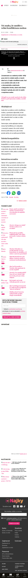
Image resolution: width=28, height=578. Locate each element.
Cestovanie (18, 541)
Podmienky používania (20, 563)
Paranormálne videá (7, 558)
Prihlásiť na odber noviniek (11, 317)
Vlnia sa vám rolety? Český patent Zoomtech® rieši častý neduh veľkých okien (19, 478)
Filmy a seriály (18, 530)
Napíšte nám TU (23, 453)
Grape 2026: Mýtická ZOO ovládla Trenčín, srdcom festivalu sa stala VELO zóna (18, 470)
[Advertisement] (14, 388)
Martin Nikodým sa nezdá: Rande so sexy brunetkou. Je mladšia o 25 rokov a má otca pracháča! (18, 251)
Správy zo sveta (6, 532)
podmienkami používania (15, 309)
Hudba (16, 532)
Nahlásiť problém (22, 201)
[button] (23, 2)
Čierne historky (5, 556)
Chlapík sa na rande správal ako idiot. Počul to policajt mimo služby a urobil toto (13, 98)
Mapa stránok (5, 569)
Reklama (4, 563)
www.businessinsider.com (17, 70)
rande (12, 197)
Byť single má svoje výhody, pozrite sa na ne (17, 281)
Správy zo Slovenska (7, 530)
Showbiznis (14, 5)
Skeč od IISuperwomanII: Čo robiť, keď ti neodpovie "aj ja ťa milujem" (17, 287)
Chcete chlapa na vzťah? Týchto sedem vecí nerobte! (17, 226)
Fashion (17, 535)
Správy (6, 5)
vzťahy (17, 197)
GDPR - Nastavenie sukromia (21, 570)
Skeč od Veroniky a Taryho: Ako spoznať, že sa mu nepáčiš (17, 268)
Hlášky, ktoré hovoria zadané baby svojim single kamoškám (16, 293)
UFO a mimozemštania (7, 554)
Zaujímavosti (6, 541)
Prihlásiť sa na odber (14, 523)
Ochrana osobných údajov (19, 567)
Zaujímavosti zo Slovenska (6, 544)
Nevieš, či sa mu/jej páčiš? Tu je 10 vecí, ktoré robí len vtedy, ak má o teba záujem (17, 275)
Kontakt (4, 566)
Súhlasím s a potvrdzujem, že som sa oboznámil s (14, 519)
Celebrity (17, 537)
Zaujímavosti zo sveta (7, 547)
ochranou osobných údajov (16, 519)
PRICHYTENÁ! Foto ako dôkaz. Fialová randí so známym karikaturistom (17, 258)
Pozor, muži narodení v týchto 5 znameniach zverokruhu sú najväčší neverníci (17, 211)
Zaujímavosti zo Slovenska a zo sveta (11, 35)
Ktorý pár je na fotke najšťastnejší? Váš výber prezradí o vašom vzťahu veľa (17, 235)
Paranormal (5, 551)
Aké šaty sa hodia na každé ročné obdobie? (18, 463)
